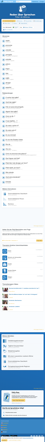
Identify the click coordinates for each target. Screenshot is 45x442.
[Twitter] (39, 436)
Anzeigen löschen (39, 226)
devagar (8, 83)
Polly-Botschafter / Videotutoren (10, 240)
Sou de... (8, 144)
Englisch (5, 427)
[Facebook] (37, 436)
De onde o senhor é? (12, 125)
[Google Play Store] (13, 436)
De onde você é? (11, 130)
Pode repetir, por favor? (13, 168)
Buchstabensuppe (38, 21)
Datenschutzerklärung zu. (28, 438)
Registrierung (35, 1)
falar (7, 73)
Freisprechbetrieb (23, 23)
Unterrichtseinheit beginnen (9, 21)
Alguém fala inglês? (12, 111)
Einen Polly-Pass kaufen (18, 400)
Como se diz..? (10, 116)
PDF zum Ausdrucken (8, 29)
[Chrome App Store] (31, 436)
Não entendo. (10, 172)
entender (8, 50)
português (9, 55)
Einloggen (42, 1)
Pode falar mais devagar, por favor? (17, 163)
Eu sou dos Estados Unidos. (14, 140)
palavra (8, 64)
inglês (7, 78)
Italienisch (5, 429)
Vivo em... (9, 149)
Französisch (5, 423)
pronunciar (9, 45)
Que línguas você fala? (13, 158)
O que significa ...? (11, 121)
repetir (8, 40)
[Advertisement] (22, 217)
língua (7, 69)
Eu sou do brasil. (11, 135)
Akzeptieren (4, 440)
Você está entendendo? (13, 177)
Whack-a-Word (7, 23)
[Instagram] (42, 436)
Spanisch (5, 425)
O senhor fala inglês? (12, 97)
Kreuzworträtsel (29, 21)
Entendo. (8, 182)
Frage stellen (39, 240)
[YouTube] (34, 436)
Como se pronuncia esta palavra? (16, 154)
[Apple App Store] (5, 436)
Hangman (15, 23)
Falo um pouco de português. (15, 107)
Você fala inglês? (11, 102)
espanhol (8, 87)
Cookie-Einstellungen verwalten (15, 440)
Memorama (20, 21)
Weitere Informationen (16, 403)
